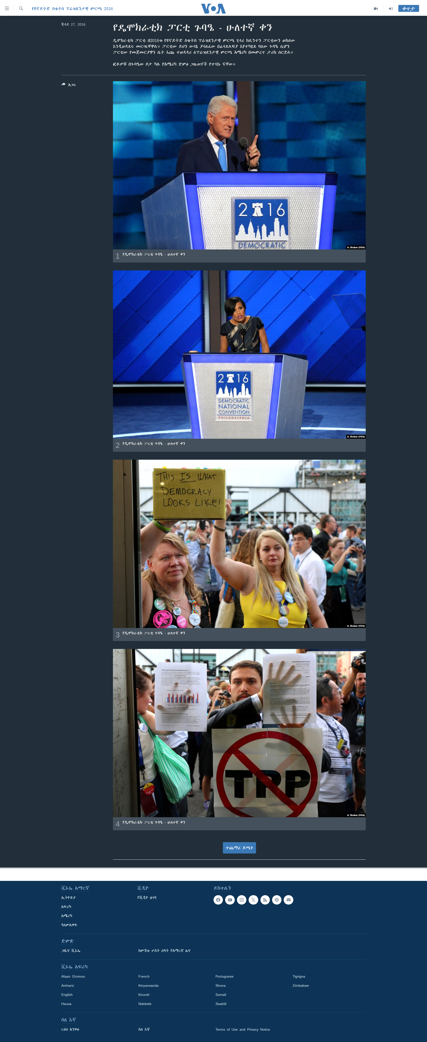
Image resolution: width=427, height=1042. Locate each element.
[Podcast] (276, 900)
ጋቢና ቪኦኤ (70, 950)
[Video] (376, 8)
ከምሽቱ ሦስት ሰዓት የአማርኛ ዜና (164, 950)
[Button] (69, 85)
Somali (220, 994)
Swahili (220, 1004)
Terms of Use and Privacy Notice (242, 1029)
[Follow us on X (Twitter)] (253, 900)
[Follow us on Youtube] (230, 900)
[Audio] (391, 8)
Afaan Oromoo (73, 976)
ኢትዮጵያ (68, 897)
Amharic (67, 985)
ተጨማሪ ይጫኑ (239, 847)
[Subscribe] (288, 900)
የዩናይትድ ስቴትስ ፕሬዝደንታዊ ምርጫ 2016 (72, 8)
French (143, 976)
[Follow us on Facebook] (218, 900)
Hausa (66, 1004)
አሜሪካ (66, 916)
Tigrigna (299, 976)
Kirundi (143, 994)
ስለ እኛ (144, 1029)
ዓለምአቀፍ (69, 925)
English (67, 994)
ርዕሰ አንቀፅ (70, 1029)
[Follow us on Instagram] (241, 900)
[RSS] (265, 900)
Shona (220, 985)
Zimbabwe (301, 985)
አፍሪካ (66, 907)
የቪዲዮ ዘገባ (146, 897)
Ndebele (144, 1004)
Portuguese (224, 976)
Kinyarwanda (148, 985)
